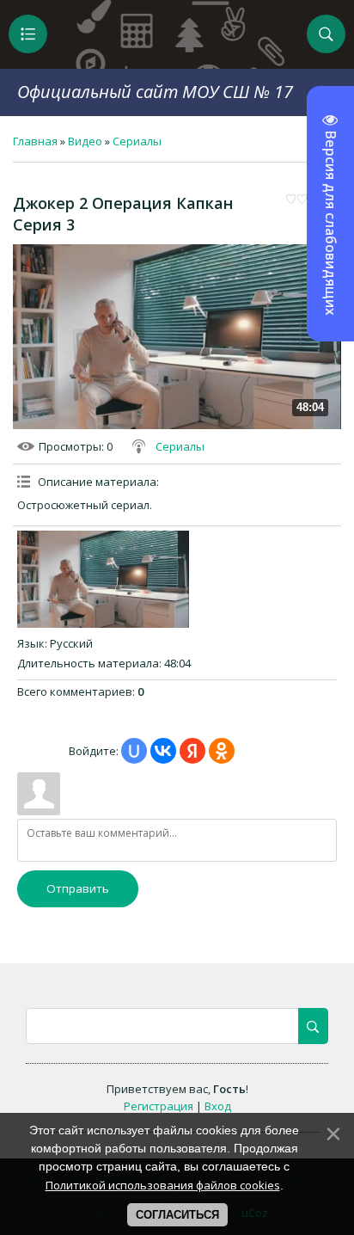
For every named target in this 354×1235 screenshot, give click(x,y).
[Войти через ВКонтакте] (163, 751)
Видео (85, 141)
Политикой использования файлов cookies (163, 1185)
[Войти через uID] (134, 751)
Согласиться (177, 1214)
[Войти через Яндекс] (192, 751)
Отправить (77, 888)
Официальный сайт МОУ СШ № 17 (155, 91)
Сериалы (137, 141)
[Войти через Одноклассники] (222, 751)
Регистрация (158, 1106)
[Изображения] (103, 579)
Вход (217, 1106)
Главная (35, 141)
